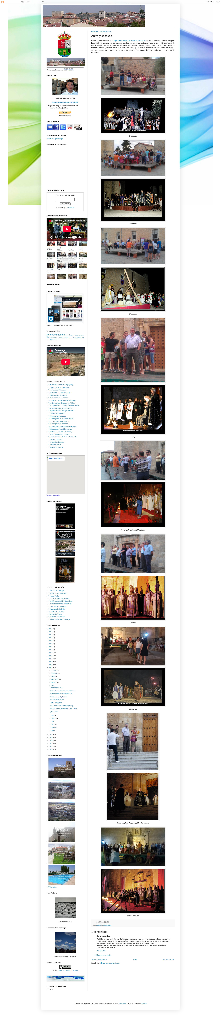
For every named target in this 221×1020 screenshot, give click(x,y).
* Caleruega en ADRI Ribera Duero (60, 419)
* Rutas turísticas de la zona (58, 398)
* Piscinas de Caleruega (56, 413)
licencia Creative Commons (68, 970)
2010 (51, 734)
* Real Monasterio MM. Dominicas (60, 601)
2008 (51, 740)
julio (52, 685)
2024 (51, 629)
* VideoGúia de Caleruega (57, 395)
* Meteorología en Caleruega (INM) (60, 385)
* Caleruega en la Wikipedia (58, 424)
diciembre (54, 670)
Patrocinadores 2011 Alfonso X (61, 694)
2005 (51, 749)
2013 (51, 662)
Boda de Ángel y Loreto (58, 697)
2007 (51, 743)
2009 (51, 737)
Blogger (144, 1003)
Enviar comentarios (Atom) (110, 963)
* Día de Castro (53, 596)
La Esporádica (52, 339)
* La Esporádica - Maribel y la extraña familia (64, 406)
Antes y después (56, 703)
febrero (53, 728)
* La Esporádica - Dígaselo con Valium (61, 403)
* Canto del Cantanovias (56, 617)
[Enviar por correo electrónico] (97, 922)
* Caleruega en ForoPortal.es (58, 421)
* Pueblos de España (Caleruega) (60, 432)
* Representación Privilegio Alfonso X (61, 411)
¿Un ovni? (54, 712)
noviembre (54, 673)
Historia (75, 337)
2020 (51, 641)
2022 (51, 635)
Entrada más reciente (99, 959)
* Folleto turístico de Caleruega (59, 619)
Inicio (135, 959)
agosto (53, 682)
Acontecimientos (56, 334)
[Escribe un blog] (100, 922)
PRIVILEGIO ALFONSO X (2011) (61, 706)
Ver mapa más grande (53, 495)
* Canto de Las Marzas (56, 612)
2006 (51, 746)
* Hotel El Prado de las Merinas (59, 434)
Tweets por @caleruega (55, 139)
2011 (51, 668)
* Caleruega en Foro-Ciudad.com (60, 429)
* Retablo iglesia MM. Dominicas (59, 604)
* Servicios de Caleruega (57, 390)
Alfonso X (99, 925)
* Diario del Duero (54, 445)
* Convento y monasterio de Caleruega (62, 400)
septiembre (55, 679)
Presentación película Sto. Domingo (62, 691)
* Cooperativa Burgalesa (57, 416)
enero (53, 730)
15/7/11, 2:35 (101, 950)
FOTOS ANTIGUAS (65, 922)
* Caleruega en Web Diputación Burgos (62, 426)
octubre (53, 676)
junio (52, 715)
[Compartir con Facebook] (105, 922)
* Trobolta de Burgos (55, 447)
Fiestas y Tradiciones (75, 335)
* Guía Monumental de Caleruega (60, 408)
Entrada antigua (168, 959)
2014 (51, 659)
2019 (51, 644)
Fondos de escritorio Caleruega (65, 956)
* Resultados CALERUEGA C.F (59, 393)
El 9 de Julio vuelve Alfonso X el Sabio (63, 709)
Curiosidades (107, 925)
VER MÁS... (52, 887)
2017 (51, 650)
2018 (51, 647)
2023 (51, 632)
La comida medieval (57, 700)
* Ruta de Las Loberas (56, 442)
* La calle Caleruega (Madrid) (58, 598)
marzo (53, 724)
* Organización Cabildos (56, 609)
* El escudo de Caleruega (57, 606)
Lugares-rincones (65, 337)
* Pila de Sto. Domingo (56, 591)
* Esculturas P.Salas (55, 439)
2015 (51, 656)
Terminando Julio (56, 688)
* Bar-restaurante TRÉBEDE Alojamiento (62, 437)
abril (52, 722)
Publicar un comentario (103, 955)
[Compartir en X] (102, 922)
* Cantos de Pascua (55, 614)
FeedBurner (70, 208)
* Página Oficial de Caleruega (58, 387)
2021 (51, 638)
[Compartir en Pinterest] (107, 922)
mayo (53, 718)
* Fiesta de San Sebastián (57, 593)
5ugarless (122, 1003)
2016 (51, 653)
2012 (51, 665)
